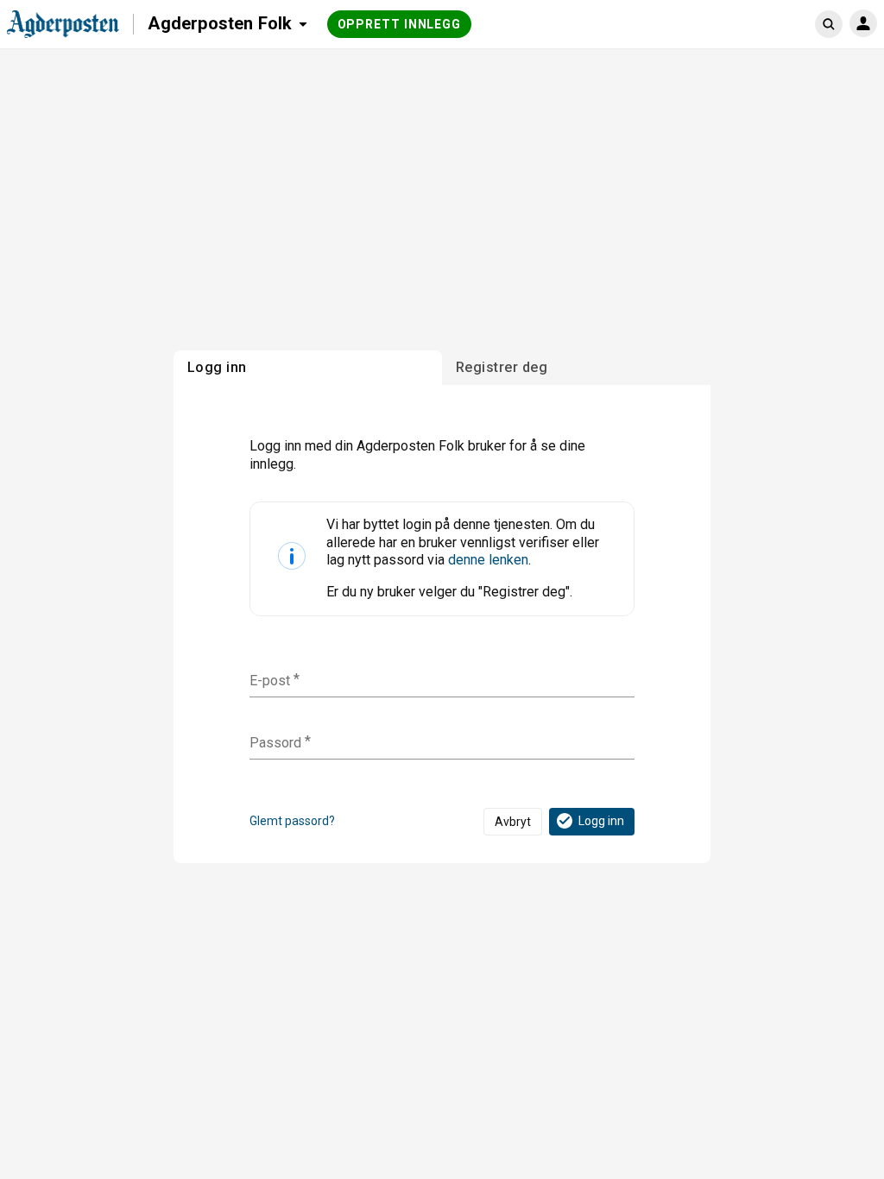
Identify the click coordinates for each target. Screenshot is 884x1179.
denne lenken (488, 560)
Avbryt (513, 822)
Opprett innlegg (400, 24)
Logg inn (601, 821)
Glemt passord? (292, 821)
